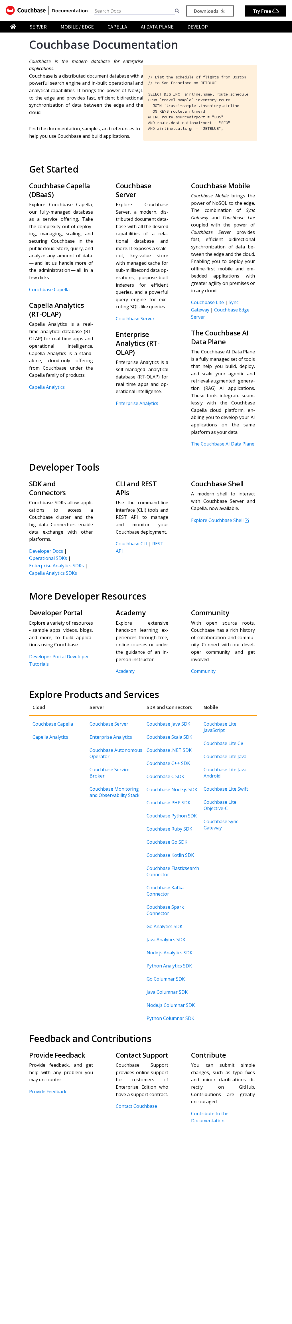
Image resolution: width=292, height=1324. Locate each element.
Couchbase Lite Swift (226, 789)
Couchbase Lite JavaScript (220, 727)
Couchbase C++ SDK (168, 763)
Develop (197, 26)
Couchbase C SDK (165, 776)
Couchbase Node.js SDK (172, 789)
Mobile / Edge (77, 26)
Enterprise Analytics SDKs (56, 565)
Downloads (207, 11)
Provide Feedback (47, 1091)
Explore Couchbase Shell (217, 520)
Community (203, 671)
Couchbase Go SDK (167, 842)
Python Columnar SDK (170, 1018)
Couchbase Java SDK (168, 724)
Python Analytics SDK (169, 966)
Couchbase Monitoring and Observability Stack (114, 792)
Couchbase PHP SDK (168, 802)
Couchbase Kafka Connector (165, 890)
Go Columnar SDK (166, 979)
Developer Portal (47, 656)
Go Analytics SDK (164, 926)
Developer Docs (46, 551)
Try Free (262, 11)
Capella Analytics (47, 387)
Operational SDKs (48, 558)
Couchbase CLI (131, 543)
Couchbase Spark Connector (165, 910)
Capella (117, 26)
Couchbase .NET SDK (169, 750)
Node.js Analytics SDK (169, 953)
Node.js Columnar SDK (171, 1005)
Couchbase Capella (49, 289)
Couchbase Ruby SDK (169, 829)
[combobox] (134, 11)
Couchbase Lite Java (225, 756)
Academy (125, 671)
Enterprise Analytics (137, 403)
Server (38, 26)
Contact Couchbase (136, 1106)
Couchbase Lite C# (224, 743)
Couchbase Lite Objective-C (220, 805)
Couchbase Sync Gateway (221, 824)
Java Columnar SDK (167, 992)
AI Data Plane (157, 26)
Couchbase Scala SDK (169, 737)
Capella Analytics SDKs (53, 573)
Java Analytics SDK (166, 939)
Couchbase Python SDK (172, 816)
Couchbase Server (135, 318)
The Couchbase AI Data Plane (222, 444)
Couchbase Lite (207, 302)
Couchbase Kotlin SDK (170, 855)
